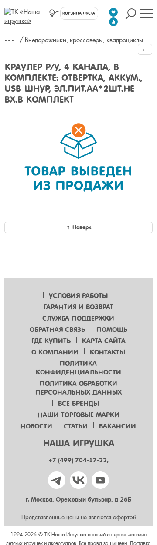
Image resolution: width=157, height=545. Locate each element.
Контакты (107, 352)
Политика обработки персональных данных (78, 388)
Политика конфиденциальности (78, 368)
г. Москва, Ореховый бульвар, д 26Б (78, 499)
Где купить (51, 341)
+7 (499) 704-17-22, (78, 460)
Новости (36, 426)
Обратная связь (57, 330)
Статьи (76, 426)
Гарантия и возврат (78, 307)
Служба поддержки (78, 318)
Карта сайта (104, 341)
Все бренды (78, 404)
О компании (54, 352)
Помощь (111, 330)
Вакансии (117, 426)
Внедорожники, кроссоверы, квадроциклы (84, 40)
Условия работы (78, 296)
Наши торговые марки (78, 415)
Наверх (81, 227)
